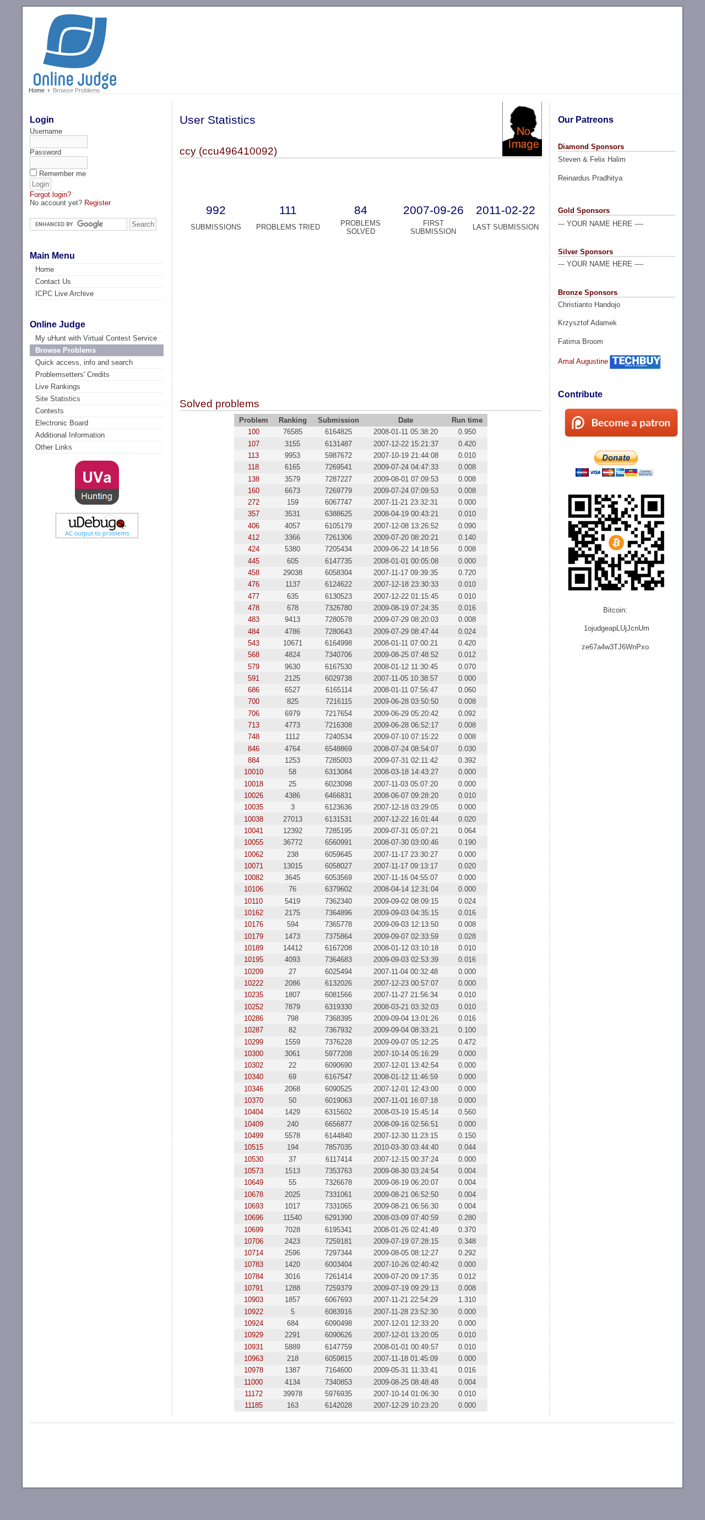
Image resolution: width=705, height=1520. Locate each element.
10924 (253, 1323)
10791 (253, 1288)
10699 (253, 1230)
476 (253, 584)
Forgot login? (50, 194)
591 (253, 678)
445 (253, 561)
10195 (253, 959)
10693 (253, 1206)
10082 (253, 877)
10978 (253, 1370)
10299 (253, 1042)
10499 (253, 1135)
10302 (253, 1065)
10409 (253, 1124)
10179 (253, 936)
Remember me (62, 174)
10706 (253, 1241)
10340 (253, 1077)
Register (97, 203)
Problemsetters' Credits (72, 374)
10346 (253, 1089)
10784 (253, 1276)
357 (253, 514)
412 (253, 537)
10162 (253, 913)
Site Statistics (57, 399)
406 (253, 526)
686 (253, 690)
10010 (253, 772)
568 (253, 654)
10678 (253, 1194)
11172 (254, 1394)
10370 (253, 1100)
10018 (253, 784)
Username (46, 131)
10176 (253, 924)
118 (253, 467)
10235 (253, 995)
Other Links (53, 447)
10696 (253, 1217)
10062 (253, 854)
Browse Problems (65, 350)
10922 (253, 1312)
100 (253, 432)
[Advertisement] (468, 45)
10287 (253, 1030)
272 (253, 502)
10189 (253, 948)
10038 (253, 819)
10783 (253, 1264)
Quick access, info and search (84, 362)
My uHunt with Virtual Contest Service (96, 338)
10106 (253, 889)
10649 (253, 1182)
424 (253, 549)
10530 (253, 1159)
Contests (49, 411)
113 (253, 455)
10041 (253, 831)
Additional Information (70, 435)
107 (253, 444)
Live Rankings (57, 386)
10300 (253, 1053)
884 (253, 760)
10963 (253, 1358)
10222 (253, 983)
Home (37, 90)
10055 (253, 842)
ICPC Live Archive (64, 293)
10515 (253, 1147)
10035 (253, 807)
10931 (253, 1347)
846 (253, 749)
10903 (253, 1299)
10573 (253, 1171)
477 (253, 596)
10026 (253, 795)
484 (253, 631)
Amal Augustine (583, 361)
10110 (253, 901)
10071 (253, 866)
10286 (253, 1018)
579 (253, 667)
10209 (253, 971)
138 (253, 479)
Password (45, 152)
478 (253, 608)
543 (253, 643)
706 (253, 713)
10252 (253, 1007)
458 (253, 572)
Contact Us (53, 281)
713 (253, 725)
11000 (253, 1382)
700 (253, 701)
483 (253, 619)
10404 (253, 1112)
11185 (254, 1405)
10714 (253, 1253)
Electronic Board (61, 423)
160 (253, 490)
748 (253, 736)
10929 (253, 1335)
